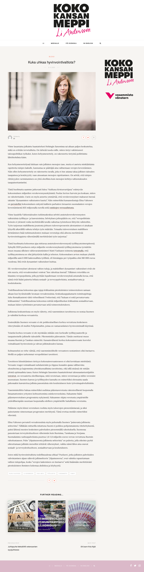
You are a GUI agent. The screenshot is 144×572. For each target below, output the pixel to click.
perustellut (16, 204)
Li (43, 43)
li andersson (28, 473)
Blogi (52, 56)
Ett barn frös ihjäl (88, 546)
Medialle (55, 43)
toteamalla (78, 250)
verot (73, 473)
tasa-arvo (40, 473)
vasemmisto (63, 473)
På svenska (71, 43)
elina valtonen (14, 473)
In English (88, 43)
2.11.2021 (51, 67)
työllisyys (51, 473)
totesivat (12, 376)
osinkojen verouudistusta (62, 207)
